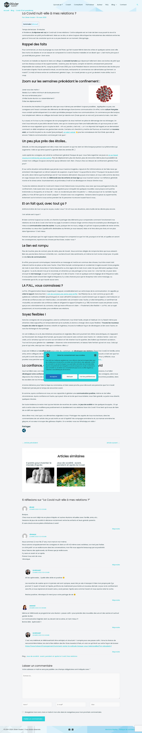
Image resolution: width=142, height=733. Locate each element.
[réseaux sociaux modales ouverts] (24, 430)
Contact (123, 5)
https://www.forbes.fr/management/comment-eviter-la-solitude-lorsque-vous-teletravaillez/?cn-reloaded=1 (68, 646)
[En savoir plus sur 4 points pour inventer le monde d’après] (40, 475)
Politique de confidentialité (128, 729)
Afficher (34, 24)
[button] (95, 355)
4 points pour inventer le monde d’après (38, 463)
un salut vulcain (69, 132)
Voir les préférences (87, 376)
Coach (68, 5)
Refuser (70, 376)
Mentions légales (111, 729)
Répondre (116, 529)
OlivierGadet (37, 570)
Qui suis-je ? (58, 5)
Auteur (99, 5)
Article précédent (30, 443)
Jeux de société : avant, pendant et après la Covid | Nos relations (52, 656)
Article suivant (113, 443)
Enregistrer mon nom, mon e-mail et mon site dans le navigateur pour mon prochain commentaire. (63, 712)
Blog (113, 5)
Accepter (53, 376)
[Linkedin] (72, 730)
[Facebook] (69, 730)
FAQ (106, 5)
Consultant (78, 5)
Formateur (90, 5)
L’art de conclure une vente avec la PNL (62, 294)
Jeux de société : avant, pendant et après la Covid (71, 463)
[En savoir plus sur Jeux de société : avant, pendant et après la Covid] (71, 477)
